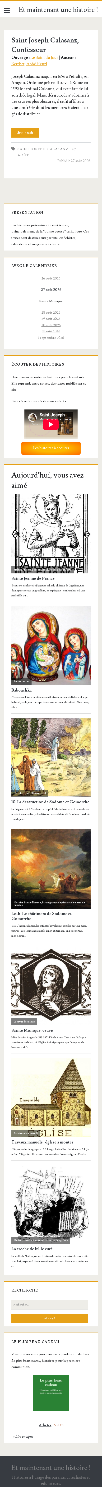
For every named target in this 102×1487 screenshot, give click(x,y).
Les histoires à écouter (51, 448)
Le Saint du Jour (44, 57)
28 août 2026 (51, 312)
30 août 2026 (51, 325)
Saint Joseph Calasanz (43, 149)
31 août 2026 (51, 331)
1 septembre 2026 (51, 337)
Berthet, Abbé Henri (29, 64)
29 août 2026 (51, 318)
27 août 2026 (51, 290)
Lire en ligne (24, 1436)
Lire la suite (27, 134)
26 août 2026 (51, 278)
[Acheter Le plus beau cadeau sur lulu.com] (51, 1393)
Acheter (45, 1425)
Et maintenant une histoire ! (58, 9)
